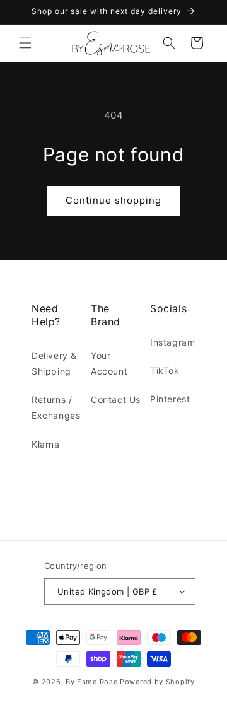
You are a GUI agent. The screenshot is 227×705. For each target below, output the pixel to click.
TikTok (165, 370)
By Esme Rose (91, 681)
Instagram (172, 342)
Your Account (109, 363)
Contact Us (116, 399)
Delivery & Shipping (54, 363)
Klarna (46, 444)
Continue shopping (113, 200)
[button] (25, 43)
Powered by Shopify (157, 681)
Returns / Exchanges (56, 407)
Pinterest (170, 398)
